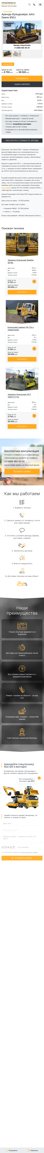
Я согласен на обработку (20, 852)
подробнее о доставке (22, 124)
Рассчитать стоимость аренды (22, 140)
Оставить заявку (22, 471)
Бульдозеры (8, 64)
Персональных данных (30, 852)
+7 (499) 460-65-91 (14, 461)
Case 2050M (6, 188)
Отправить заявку (23, 858)
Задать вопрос (22, 84)
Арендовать (22, 78)
